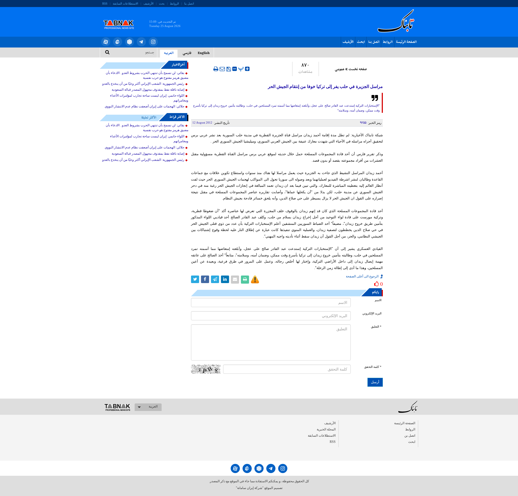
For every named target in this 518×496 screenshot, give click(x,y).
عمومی (340, 69)
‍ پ (241, 68)
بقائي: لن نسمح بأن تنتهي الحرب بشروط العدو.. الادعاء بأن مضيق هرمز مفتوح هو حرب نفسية (147, 75)
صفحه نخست (358, 69)
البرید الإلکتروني (371, 313)
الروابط (174, 3)
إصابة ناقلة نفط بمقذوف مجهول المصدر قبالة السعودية (148, 89)
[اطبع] (215, 68)
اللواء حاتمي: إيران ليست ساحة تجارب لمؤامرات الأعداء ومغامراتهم (149, 98)
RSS (104, 3)
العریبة (153, 406)
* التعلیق (376, 326)
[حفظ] (228, 69)
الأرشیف (149, 3)
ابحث (361, 42)
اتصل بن (409, 435)
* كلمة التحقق (372, 366)
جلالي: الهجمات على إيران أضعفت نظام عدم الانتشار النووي (144, 106)
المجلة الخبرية (326, 429)
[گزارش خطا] (255, 280)
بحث (162, 3)
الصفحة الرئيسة (406, 42)
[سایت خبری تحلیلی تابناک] (122, 18)
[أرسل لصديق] (222, 68)
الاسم (378, 300)
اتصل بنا (189, 3)
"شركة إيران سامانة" (250, 488)
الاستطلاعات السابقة (125, 3)
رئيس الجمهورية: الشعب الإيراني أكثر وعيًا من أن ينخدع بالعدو (143, 84)
